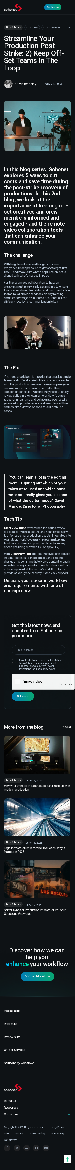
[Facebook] (7, 1148)
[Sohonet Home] (13, 7)
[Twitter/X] (17, 1148)
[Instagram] (36, 1148)
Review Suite (12, 1037)
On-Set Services (14, 1050)
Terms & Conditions (15, 1133)
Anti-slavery (10, 1140)
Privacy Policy (56, 1127)
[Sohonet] (37, 1087)
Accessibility (57, 1133)
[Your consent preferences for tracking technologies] (67, 1159)
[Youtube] (46, 1148)
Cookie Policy (37, 1133)
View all (66, 727)
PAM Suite (10, 1024)
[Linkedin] (26, 1148)
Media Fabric (12, 1011)
